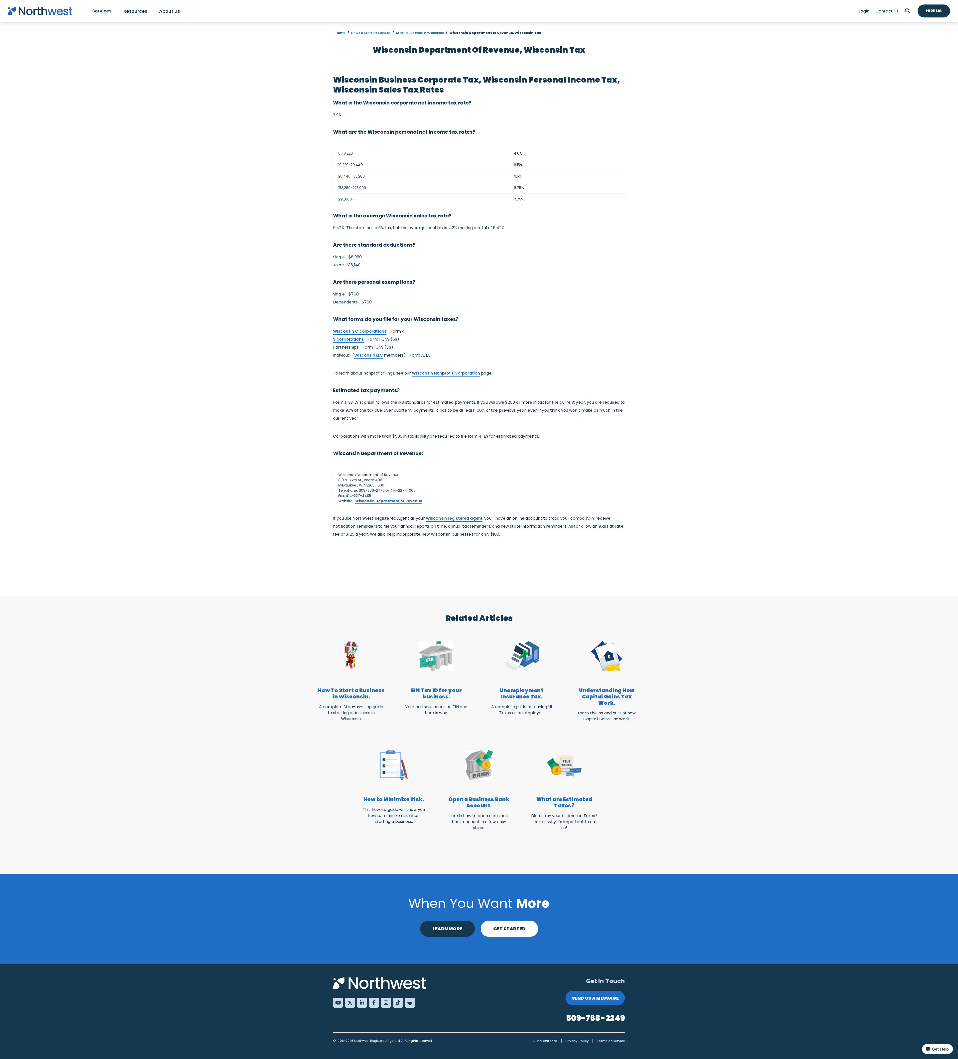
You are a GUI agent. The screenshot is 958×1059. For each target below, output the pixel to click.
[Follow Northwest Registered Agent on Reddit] (410, 1003)
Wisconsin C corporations (359, 331)
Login (864, 11)
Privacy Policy (577, 1041)
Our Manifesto (545, 1041)
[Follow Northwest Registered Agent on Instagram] (386, 1003)
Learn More (447, 929)
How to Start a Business (370, 32)
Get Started (509, 929)
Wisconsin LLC (368, 355)
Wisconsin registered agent (454, 518)
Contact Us (887, 11)
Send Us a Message (595, 998)
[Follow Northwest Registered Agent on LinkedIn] (362, 1003)
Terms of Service (611, 1041)
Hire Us (934, 11)
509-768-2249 (595, 1018)
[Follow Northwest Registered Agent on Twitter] (350, 1003)
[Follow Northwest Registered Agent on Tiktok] (398, 1003)
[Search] (908, 11)
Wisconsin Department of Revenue (388, 500)
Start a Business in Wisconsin (420, 32)
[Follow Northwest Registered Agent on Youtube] (338, 1003)
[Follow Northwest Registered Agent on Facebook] (374, 1003)
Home (341, 32)
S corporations (348, 339)
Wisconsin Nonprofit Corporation (446, 373)
